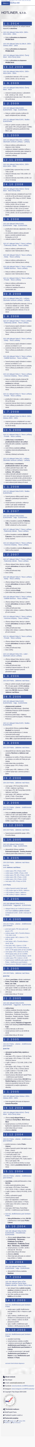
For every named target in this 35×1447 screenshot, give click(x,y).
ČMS (6, 1421)
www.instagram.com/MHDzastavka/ (23, 1389)
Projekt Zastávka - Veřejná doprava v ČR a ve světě (11, 0)
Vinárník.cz (7, 1422)
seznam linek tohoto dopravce (14, 1363)
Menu (5, 3)
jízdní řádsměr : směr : (17, 919)
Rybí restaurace (16, 1422)
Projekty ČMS (21, 1421)
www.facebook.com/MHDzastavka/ (23, 1386)
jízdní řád (6, 976)
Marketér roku (12, 1421)
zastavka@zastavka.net (17, 1383)
